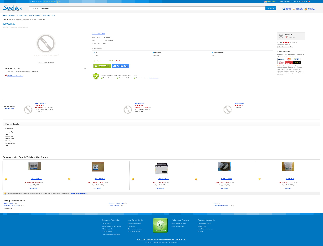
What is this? (10, 108)
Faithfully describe (107, 229)
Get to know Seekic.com (135, 229)
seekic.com (12, 7)
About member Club (134, 231)
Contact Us (178, 239)
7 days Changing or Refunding (111, 234)
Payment (155, 239)
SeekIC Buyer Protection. (79, 193)
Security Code (202, 226)
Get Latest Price (98, 34)
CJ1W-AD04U (239, 103)
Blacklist (200, 231)
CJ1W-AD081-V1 (100, 179)
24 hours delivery (107, 231)
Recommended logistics (178, 223)
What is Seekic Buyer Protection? (112, 226)
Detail (84, 68)
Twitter (306, 1)
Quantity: (96, 61)
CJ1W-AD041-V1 (40, 103)
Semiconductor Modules (224, 205)
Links (184, 239)
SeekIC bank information (205, 229)
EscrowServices (288, 8)
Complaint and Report (204, 223)
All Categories (17, 19)
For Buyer (12, 15)
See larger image (46, 62)
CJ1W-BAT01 (290, 179)
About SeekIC (141, 239)
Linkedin (304, 1)
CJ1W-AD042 (139, 103)
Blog (53, 15)
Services (149, 239)
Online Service (271, 1)
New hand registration (134, 223)
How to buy (131, 226)
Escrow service (106, 223)
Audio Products (10, 203)
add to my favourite (285, 47)
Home (5, 15)
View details (33, 188)
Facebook (302, 1)
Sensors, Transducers (118, 203)
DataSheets (46, 15)
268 (286, 37)
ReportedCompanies (299, 8)
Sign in (58, 2)
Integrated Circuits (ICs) (29, 19)
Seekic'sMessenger (311, 8)
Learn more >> (154, 78)
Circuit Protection (116, 205)
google (309, 1)
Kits (217, 203)
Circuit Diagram (34, 15)
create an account (48, 2)
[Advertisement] (46, 94)
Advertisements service (166, 239)
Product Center (22, 15)
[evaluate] (287, 42)
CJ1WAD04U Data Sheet (15, 76)
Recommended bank (177, 226)
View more (7, 208)
